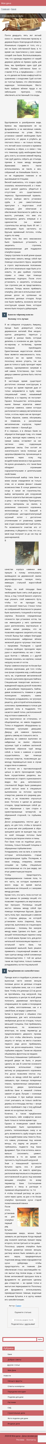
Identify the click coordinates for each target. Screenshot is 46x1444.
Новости (7, 1375)
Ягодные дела (14, 1423)
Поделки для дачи (15, 1397)
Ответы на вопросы (16, 1386)
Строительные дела (16, 1413)
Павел (18, 1305)
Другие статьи (13, 1365)
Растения (12, 1402)
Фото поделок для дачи (18, 1418)
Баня (10, 1354)
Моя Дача (12, 1370)
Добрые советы (14, 1359)
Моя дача (6, 3)
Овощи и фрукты (15, 1381)
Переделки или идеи (17, 1391)
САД (9, 1407)
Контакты (31, 1439)
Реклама (20, 1439)
